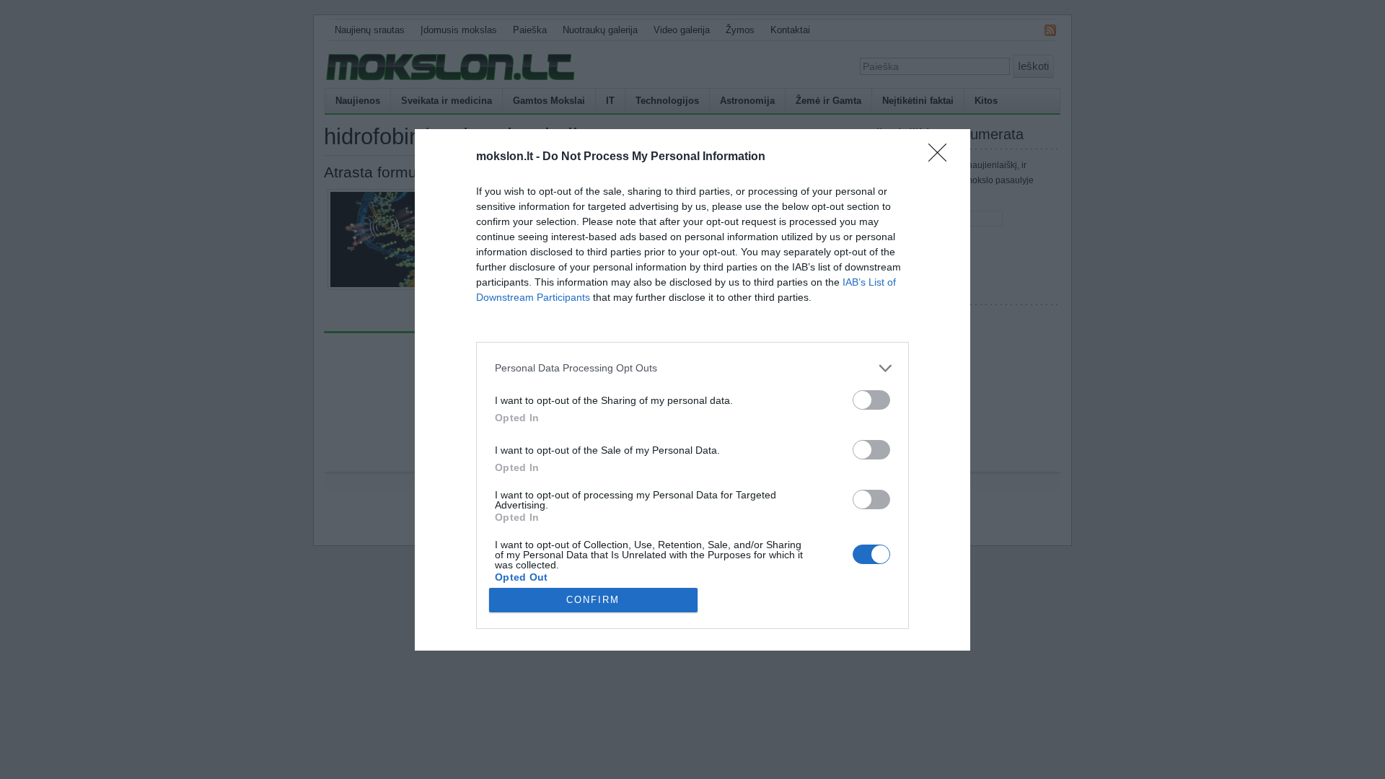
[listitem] (692, 368)
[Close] (942, 157)
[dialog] (692, 390)
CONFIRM (593, 599)
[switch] (871, 400)
